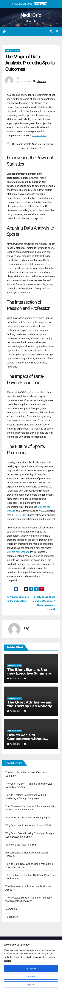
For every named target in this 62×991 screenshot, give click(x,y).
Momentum (11, 909)
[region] (31, 965)
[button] (51, 31)
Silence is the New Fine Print (21, 844)
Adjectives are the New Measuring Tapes (27, 817)
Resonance (11, 917)
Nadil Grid (30, 15)
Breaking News (12, 50)
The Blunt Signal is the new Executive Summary (29, 671)
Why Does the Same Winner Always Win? (28, 825)
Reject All (31, 984)
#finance (41, 81)
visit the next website (18, 552)
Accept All (31, 968)
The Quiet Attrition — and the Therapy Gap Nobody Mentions (30, 706)
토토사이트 (40, 135)
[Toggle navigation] (57, 31)
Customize (31, 976)
